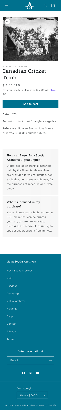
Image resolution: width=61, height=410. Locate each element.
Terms (10, 339)
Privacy (11, 331)
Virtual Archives (16, 301)
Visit (9, 278)
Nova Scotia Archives (20, 270)
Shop (10, 316)
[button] (7, 5)
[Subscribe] (50, 360)
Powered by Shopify (46, 405)
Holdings (12, 308)
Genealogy (13, 293)
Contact (11, 323)
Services (12, 285)
